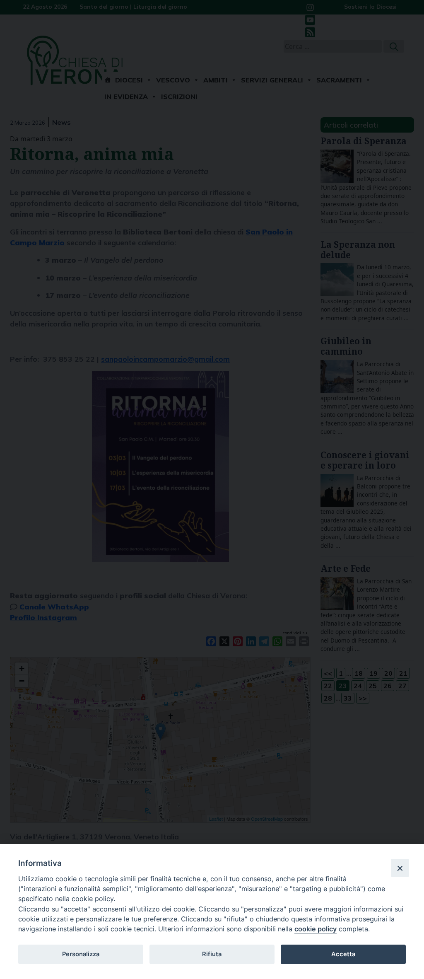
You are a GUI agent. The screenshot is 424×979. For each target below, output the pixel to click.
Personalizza (80, 954)
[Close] (400, 868)
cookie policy (315, 929)
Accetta (343, 954)
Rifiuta (212, 954)
